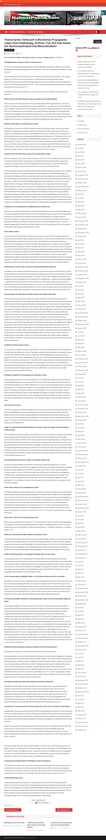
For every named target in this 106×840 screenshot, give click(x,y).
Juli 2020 (81, 424)
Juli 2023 (81, 286)
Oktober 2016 (82, 596)
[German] (85, 48)
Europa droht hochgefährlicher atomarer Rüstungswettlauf (61, 824)
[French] (82, 48)
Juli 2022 (81, 332)
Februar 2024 (82, 259)
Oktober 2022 (82, 320)
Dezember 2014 (83, 680)
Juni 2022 (81, 336)
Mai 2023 (81, 294)
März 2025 (81, 209)
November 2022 (83, 317)
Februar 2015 (82, 672)
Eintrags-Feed (82, 125)
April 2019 (81, 481)
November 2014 (83, 684)
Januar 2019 (82, 493)
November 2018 (83, 500)
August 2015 (82, 650)
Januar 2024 (82, 263)
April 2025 (81, 206)
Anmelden (81, 121)
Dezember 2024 (83, 221)
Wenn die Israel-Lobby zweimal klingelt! (65, 810)
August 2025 (82, 190)
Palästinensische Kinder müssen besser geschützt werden (36, 825)
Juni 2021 (81, 382)
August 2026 (82, 144)
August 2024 (82, 236)
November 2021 (83, 362)
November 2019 (83, 454)
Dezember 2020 (83, 405)
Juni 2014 (81, 699)
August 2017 (82, 558)
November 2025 (83, 179)
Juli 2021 (81, 378)
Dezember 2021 (83, 359)
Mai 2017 (81, 569)
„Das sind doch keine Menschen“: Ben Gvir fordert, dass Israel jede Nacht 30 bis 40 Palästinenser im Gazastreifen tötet (88, 84)
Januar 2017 (82, 584)
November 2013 (83, 726)
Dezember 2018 (83, 496)
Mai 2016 (81, 615)
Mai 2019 (81, 477)
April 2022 (81, 343)
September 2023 (83, 278)
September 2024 (83, 232)
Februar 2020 (82, 443)
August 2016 (82, 604)
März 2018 (81, 531)
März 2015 (81, 669)
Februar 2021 (82, 397)
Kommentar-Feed (83, 129)
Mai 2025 (81, 202)
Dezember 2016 (83, 588)
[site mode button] (98, 32)
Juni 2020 (81, 428)
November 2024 (83, 225)
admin (20, 53)
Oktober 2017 (82, 550)
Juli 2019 (81, 470)
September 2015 (83, 646)
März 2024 (81, 255)
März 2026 (81, 163)
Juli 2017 (81, 562)
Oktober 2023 (82, 275)
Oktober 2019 (82, 458)
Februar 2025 (82, 213)
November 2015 (83, 638)
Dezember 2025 (83, 175)
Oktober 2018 (82, 504)
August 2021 (82, 374)
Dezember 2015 (83, 634)
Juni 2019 (81, 473)
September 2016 (83, 600)
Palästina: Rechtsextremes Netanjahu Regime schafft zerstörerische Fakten (86, 64)
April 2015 (81, 665)
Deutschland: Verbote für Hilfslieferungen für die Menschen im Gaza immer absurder (89, 73)
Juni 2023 (81, 290)
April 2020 (81, 435)
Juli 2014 (81, 695)
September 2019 (83, 462)
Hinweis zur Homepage (35, 32)
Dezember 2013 (83, 722)
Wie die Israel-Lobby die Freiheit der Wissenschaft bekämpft (14, 810)
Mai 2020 (81, 431)
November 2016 (83, 592)
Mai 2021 (81, 385)
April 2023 (81, 297)
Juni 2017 (81, 565)
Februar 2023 (82, 305)
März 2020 (81, 439)
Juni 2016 (81, 611)
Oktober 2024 (82, 229)
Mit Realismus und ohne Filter (14, 823)
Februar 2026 (82, 167)
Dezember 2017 (83, 542)
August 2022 (82, 328)
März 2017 (81, 577)
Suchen (77, 38)
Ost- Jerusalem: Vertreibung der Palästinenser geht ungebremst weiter (88, 94)
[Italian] (87, 48)
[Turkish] (76, 50)
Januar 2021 (82, 401)
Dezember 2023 (83, 267)
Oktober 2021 (82, 366)
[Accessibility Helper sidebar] (103, 12)
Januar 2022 (82, 355)
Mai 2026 (81, 156)
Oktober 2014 (82, 688)
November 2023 (83, 271)
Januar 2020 (82, 447)
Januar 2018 (82, 539)
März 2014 (81, 711)
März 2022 (81, 347)
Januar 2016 (82, 630)
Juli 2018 (81, 516)
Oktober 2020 (82, 412)
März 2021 (81, 393)
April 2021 (81, 389)
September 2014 (83, 692)
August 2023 (82, 282)
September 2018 (83, 508)
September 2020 (83, 416)
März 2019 (81, 485)
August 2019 (82, 466)
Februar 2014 (82, 715)
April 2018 (81, 527)
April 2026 (81, 160)
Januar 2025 (82, 217)
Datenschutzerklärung (17, 32)
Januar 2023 (82, 309)
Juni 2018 (81, 519)
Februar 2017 (82, 581)
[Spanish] (98, 48)
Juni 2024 (81, 244)
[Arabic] (76, 48)
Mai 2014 (81, 703)
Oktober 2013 (82, 730)
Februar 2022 (82, 351)
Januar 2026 (82, 171)
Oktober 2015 (82, 642)
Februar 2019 (82, 489)
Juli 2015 (81, 653)
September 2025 (83, 186)
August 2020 (82, 420)
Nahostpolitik (9, 50)
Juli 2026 (81, 148)
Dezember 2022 (83, 313)
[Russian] (95, 48)
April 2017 (81, 573)
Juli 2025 (81, 194)
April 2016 (81, 619)
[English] (79, 48)
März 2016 (81, 623)
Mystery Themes (30, 837)
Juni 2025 (81, 198)
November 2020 (83, 408)
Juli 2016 (81, 607)
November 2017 (83, 546)
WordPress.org (82, 132)
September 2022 (83, 324)
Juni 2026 (81, 152)
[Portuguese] (93, 48)
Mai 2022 (81, 340)
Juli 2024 (81, 240)
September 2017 (83, 554)
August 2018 (82, 512)
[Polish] (90, 48)
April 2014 (81, 707)
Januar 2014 (82, 718)
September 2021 (83, 370)
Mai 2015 (81, 661)
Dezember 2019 (83, 450)
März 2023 (81, 301)
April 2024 (81, 252)
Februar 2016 (82, 627)
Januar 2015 (82, 676)
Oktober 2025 (82, 183)
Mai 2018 (81, 523)
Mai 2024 (81, 248)
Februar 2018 (82, 535)
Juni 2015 (81, 657)
